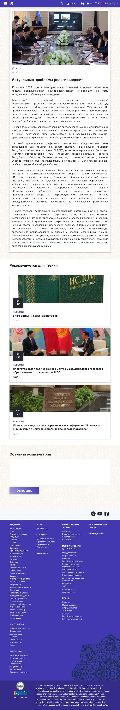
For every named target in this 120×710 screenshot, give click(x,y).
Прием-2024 (42, 528)
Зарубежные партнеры (72, 561)
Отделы (13, 559)
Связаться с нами (18, 573)
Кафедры (14, 548)
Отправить (24, 490)
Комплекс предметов (19, 672)
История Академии (19, 534)
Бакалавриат (15, 664)
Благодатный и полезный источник (35, 315)
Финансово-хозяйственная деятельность (16, 639)
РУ (99, 3)
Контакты (14, 540)
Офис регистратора (19, 551)
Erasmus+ (66, 583)
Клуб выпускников (18, 598)
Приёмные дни (16, 615)
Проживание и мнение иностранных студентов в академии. (73, 578)
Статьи (65, 613)
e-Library (66, 531)
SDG (64, 586)
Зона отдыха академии (20, 587)
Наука (12, 645)
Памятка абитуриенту (19, 655)
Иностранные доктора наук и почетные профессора (20, 581)
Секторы (14, 562)
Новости (66, 558)
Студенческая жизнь (45, 541)
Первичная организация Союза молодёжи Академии (19, 593)
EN (106, 3)
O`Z (92, 3)
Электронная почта (71, 534)
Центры (13, 565)
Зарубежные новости (72, 616)
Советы (13, 542)
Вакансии (14, 576)
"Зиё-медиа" (68, 611)
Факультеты (15, 545)
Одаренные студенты (45, 539)
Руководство (16, 528)
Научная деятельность (20, 628)
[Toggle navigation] (5, 3)
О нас (12, 531)
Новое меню (15, 618)
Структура (14, 537)
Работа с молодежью (72, 619)
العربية (115, 3)
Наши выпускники (18, 612)
